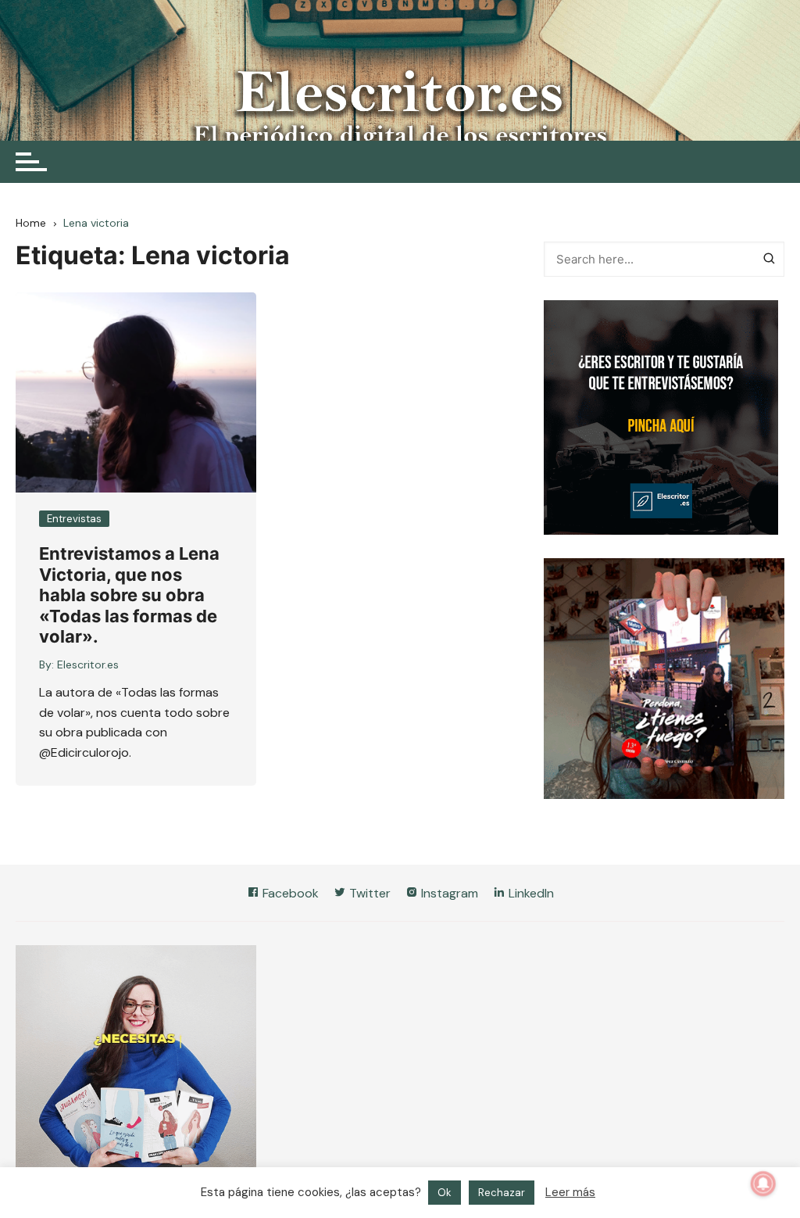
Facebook (289, 893)
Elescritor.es (88, 664)
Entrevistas (74, 518)
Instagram (448, 893)
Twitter (368, 893)
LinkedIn (529, 893)
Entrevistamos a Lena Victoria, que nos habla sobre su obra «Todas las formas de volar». (129, 595)
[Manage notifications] (763, 1183)
